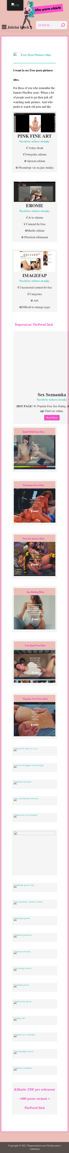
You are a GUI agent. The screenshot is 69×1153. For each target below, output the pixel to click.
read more (51, 417)
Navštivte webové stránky (34, 141)
